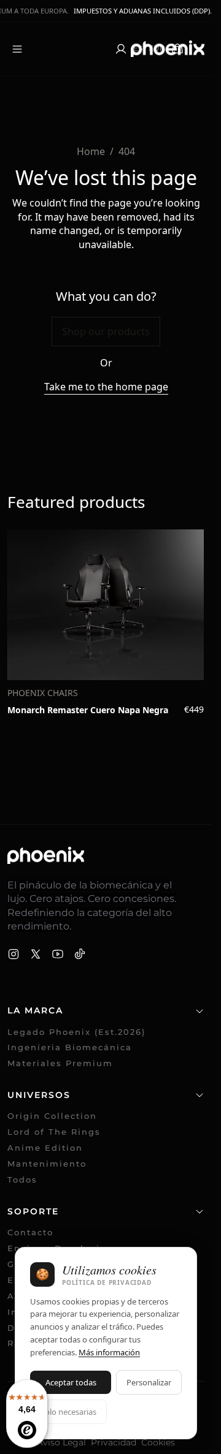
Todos (22, 1179)
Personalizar (148, 1382)
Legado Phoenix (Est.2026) (76, 1032)
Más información (109, 1352)
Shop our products (106, 331)
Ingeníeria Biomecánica (69, 1047)
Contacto (30, 1232)
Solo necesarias (68, 1411)
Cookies (158, 1442)
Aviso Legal (61, 1442)
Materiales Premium (60, 1063)
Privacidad (113, 1442)
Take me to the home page (106, 386)
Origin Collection (52, 1116)
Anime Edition (45, 1148)
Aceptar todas (70, 1382)
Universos (39, 1094)
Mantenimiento (47, 1163)
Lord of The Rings (54, 1132)
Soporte (33, 1211)
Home (91, 151)
